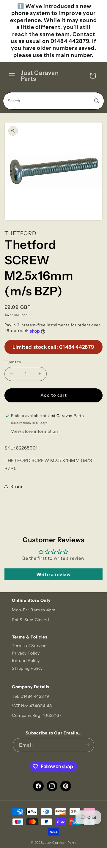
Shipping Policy (27, 668)
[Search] (97, 100)
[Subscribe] (87, 745)
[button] (11, 75)
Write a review (53, 574)
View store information (34, 431)
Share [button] (16, 486)
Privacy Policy (26, 653)
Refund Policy (26, 660)
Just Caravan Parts (60, 843)
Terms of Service (29, 645)
